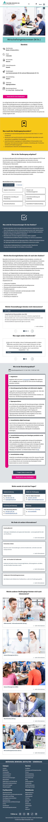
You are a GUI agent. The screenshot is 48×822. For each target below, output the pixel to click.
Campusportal (28, 796)
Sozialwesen (6, 805)
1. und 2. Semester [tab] (8, 185)
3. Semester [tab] (19, 185)
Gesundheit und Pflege (8, 796)
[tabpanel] (24, 198)
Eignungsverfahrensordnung (13, 242)
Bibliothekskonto (29, 792)
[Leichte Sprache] (36, 4)
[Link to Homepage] (11, 3)
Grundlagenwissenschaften (9, 798)
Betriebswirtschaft (7, 792)
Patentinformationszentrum (10, 783)
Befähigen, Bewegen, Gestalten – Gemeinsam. (24, 762)
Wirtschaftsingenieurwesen (9, 807)
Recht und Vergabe (7, 785)
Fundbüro (27, 768)
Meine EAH (28, 800)
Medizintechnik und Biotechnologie (11, 802)
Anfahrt (4, 768)
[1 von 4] (24, 331)
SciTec (4, 803)
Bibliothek (5, 770)
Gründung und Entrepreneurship (33, 770)
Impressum (24, 817)
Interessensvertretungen (9, 777)
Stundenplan (28, 783)
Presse (27, 772)
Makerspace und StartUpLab (10, 781)
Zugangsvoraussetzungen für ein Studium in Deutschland (18, 247)
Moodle (27, 802)
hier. (38, 449)
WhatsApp (37, 509)
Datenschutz (17, 817)
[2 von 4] (26, 331)
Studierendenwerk (29, 785)
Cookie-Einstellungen (37, 817)
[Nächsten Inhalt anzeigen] (32, 331)
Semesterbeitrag (29, 774)
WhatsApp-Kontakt (30, 787)
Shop (26, 779)
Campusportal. (26, 379)
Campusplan (6, 772)
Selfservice (28, 803)
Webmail (27, 809)
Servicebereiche (29, 777)
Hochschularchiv (7, 774)
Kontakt (29, 817)
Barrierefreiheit (9, 817)
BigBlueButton (28, 794)
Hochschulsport (7, 776)
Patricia (9, 352)
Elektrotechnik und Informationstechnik (12, 794)
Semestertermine (29, 776)
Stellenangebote (29, 781)
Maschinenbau (6, 800)
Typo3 (26, 807)
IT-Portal (27, 798)
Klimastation (6, 779)
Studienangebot (7, 787)
